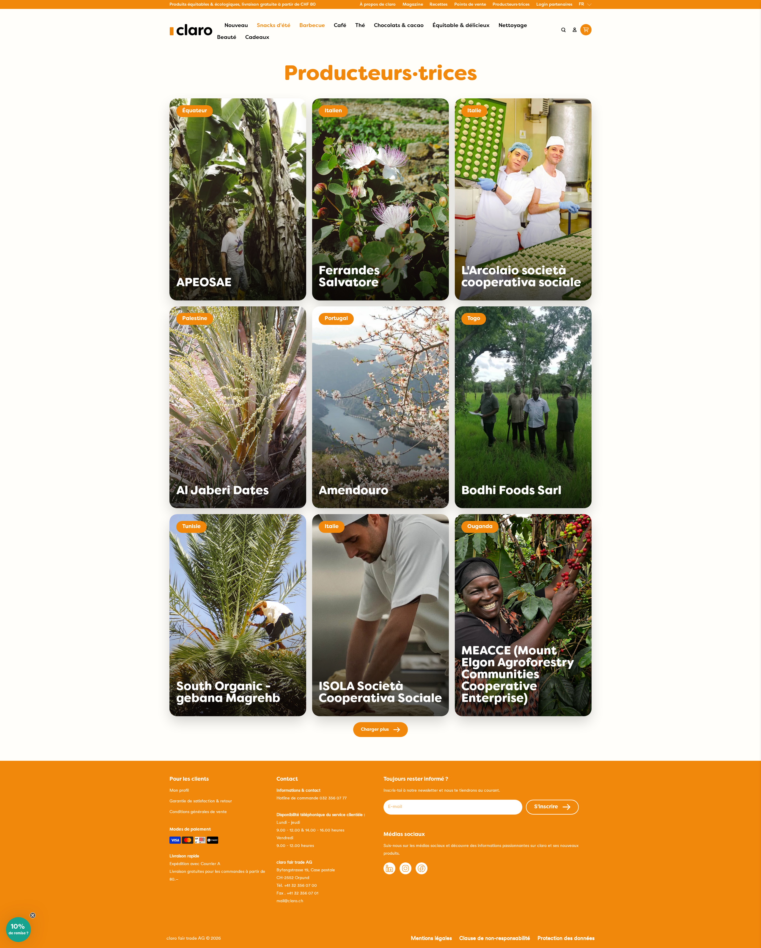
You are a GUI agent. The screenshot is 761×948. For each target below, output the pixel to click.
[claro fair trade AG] (191, 29)
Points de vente (470, 5)
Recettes (438, 5)
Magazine (412, 5)
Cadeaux (257, 37)
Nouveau (236, 25)
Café (340, 25)
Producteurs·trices (511, 5)
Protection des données (566, 938)
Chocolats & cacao (399, 25)
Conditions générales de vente (198, 811)
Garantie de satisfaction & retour (200, 801)
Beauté (226, 37)
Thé (360, 25)
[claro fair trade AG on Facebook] (421, 872)
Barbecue (312, 25)
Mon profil (179, 790)
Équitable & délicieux (461, 25)
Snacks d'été (273, 25)
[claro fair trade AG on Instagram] (405, 872)
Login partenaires (554, 5)
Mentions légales (431, 938)
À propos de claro (378, 5)
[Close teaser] (33, 915)
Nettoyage (513, 25)
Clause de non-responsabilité (494, 938)
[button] (18, 929)
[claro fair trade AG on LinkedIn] (389, 872)
